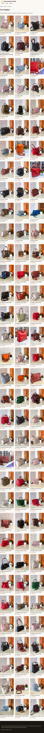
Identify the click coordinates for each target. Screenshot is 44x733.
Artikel (6, 3)
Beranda (11, 3)
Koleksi (2, 3)
